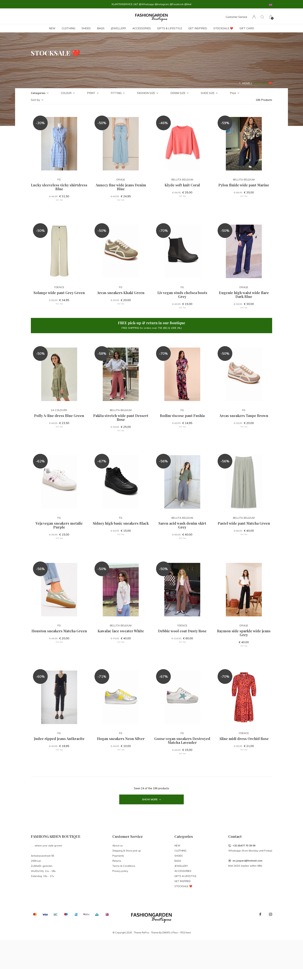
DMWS (166, 932)
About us (117, 845)
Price (233, 93)
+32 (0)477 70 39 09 (244, 845)
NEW (52, 28)
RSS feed (185, 932)
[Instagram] (270, 914)
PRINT (91, 93)
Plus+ (175, 932)
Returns (116, 860)
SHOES (86, 28)
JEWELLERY (118, 28)
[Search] (262, 17)
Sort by (35, 100)
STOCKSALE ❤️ (223, 28)
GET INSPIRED (197, 28)
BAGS (101, 28)
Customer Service (236, 17)
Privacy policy (120, 871)
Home (246, 83)
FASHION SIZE (146, 93)
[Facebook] (260, 914)
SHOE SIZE (207, 93)
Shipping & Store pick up (126, 850)
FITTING (116, 93)
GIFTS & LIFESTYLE (169, 28)
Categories (38, 93)
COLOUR (66, 93)
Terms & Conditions (123, 865)
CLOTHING (68, 28)
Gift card (247, 28)
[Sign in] (253, 17)
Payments (118, 855)
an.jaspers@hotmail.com (247, 860)
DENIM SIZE (177, 93)
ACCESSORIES (141, 28)
